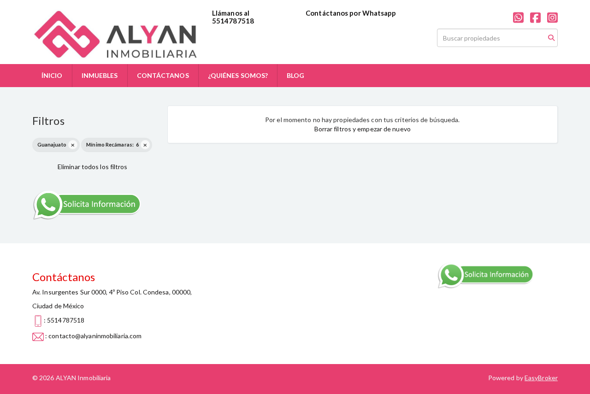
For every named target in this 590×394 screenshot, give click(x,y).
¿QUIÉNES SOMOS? (238, 75)
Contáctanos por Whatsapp (351, 13)
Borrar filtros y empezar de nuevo (362, 129)
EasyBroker (541, 378)
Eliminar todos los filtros (93, 167)
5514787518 (233, 21)
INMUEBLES (100, 75)
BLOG (295, 75)
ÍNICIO (52, 75)
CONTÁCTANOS (163, 75)
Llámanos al (230, 13)
